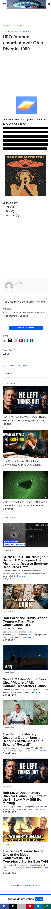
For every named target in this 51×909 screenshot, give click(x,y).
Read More (21, 576)
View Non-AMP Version (32, 885)
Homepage (7, 25)
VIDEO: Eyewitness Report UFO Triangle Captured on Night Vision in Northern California (25, 505)
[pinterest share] (21, 340)
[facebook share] (4, 340)
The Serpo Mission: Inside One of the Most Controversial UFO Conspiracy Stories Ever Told (25, 856)
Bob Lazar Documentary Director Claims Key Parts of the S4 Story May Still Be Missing (25, 420)
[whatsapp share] (31, 340)
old (19, 366)
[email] (21, 906)
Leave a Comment (25, 328)
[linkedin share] (26, 340)
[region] (25, 72)
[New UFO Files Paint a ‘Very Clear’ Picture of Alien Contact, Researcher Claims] (25, 657)
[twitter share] (10, 340)
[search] (49, 4)
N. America (19, 25)
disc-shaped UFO (10, 31)
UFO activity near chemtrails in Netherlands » (26, 301)
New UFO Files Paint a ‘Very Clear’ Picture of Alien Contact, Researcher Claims (24, 682)
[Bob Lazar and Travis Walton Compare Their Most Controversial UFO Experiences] (25, 596)
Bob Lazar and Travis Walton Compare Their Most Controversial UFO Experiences (25, 623)
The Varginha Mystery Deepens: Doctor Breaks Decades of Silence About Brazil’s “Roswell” (23, 739)
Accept (39, 899)
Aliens (6, 845)
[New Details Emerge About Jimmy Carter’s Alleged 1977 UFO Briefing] (25, 444)
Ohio (12, 366)
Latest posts (9, 550)
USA (25, 366)
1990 (5, 366)
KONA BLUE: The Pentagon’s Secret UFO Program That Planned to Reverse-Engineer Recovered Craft (25, 562)
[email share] (15, 340)
